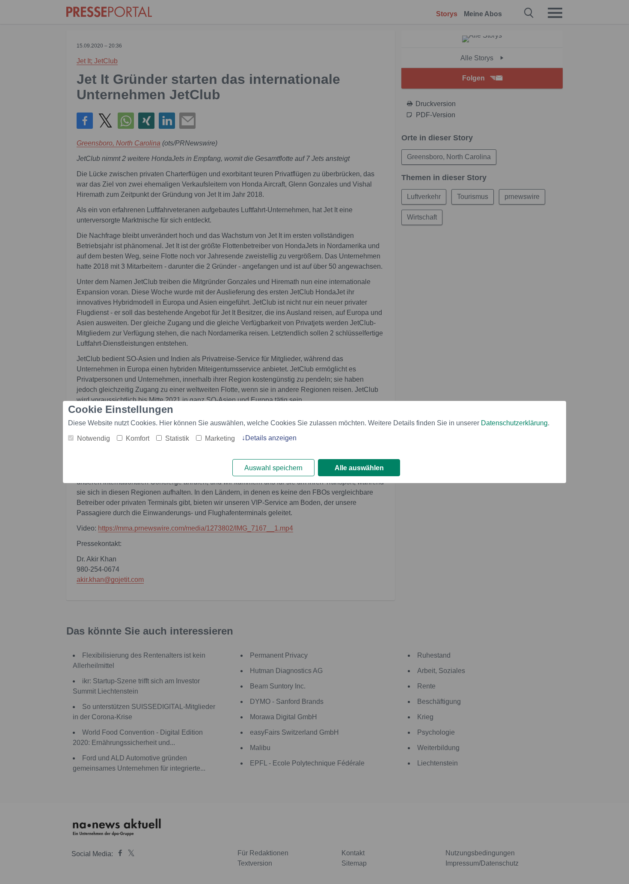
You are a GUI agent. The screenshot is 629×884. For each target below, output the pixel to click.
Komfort (137, 438)
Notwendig (93, 438)
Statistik (177, 438)
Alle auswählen (359, 468)
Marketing (220, 438)
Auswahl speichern (273, 468)
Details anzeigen (271, 438)
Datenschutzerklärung (514, 423)
